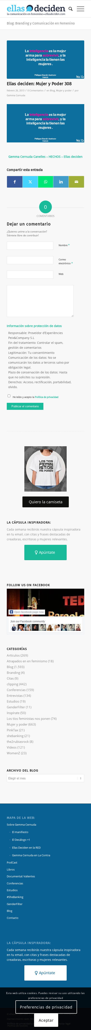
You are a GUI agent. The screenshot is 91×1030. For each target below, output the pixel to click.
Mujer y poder (64, 90)
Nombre (64, 245)
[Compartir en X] (30, 182)
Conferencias (16, 690)
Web (61, 273)
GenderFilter (16, 707)
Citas (10, 678)
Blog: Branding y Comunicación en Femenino (41, 23)
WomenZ (13, 753)
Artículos (13, 655)
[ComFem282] (45, 59)
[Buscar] (68, 8)
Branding (13, 672)
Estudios (13, 701)
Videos (12, 747)
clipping (12, 684)
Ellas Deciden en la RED (26, 847)
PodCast (12, 862)
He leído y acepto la (35, 397)
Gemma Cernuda (16, 95)
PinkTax (12, 730)
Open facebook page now (29, 612)
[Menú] (78, 8)
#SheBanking (15, 897)
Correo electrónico (66, 261)
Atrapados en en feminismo (27, 661)
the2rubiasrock (18, 741)
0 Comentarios (35, 90)
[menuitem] (68, 8)
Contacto (12, 918)
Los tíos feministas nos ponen (28, 718)
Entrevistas (15, 695)
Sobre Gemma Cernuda (21, 824)
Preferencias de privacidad (46, 1007)
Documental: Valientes (21, 876)
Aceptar (46, 1020)
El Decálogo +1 (21, 840)
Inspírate (13, 713)
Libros (11, 869)
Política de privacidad (46, 397)
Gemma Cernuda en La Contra (31, 855)
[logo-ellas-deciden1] (38, 8)
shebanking (15, 736)
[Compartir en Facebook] (14, 182)
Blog (52, 90)
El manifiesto (20, 832)
